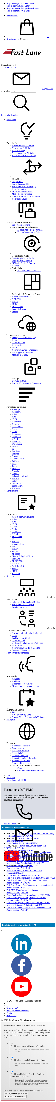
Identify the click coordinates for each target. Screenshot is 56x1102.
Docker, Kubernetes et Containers (26, 383)
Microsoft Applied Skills (22, 556)
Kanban (15, 266)
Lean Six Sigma (19, 309)
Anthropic (16, 409)
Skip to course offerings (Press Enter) (22, 8)
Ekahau (15, 446)
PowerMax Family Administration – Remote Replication (26, 856)
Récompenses (18, 748)
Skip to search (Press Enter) (18, 6)
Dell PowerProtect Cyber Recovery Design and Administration (27, 881)
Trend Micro (17, 486)
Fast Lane (16, 451)
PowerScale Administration (22, 843)
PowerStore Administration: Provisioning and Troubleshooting (30, 834)
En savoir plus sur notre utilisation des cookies (23, 1091)
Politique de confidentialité (18, 1010)
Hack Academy (18, 150)
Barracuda (16, 422)
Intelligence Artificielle (21, 638)
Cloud (14, 340)
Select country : (13, 39)
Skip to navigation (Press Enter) (20, 3)
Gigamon (16, 456)
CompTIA (16, 436)
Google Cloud (18, 459)
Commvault (17, 434)
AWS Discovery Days (21, 715)
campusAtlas (17, 181)
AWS (14, 419)
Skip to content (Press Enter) (19, 11)
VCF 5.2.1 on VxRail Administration (29, 853)
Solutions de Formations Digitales (26, 602)
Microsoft (16, 468)
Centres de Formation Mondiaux (31, 770)
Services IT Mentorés (21, 650)
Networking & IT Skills (22, 148)
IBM (14, 546)
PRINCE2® (17, 306)
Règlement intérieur (20, 750)
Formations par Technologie (24, 186)
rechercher (5, 91)
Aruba (14, 417)
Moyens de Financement (22, 191)
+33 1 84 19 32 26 (9, 67)
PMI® (14, 304)
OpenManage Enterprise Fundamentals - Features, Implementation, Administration (28, 861)
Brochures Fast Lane (21, 760)
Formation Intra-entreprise (23, 604)
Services (10, 576)
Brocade (15, 424)
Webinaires (16, 712)
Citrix (14, 431)
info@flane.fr (47, 88)
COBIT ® (16, 299)
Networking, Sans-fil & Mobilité (26, 648)
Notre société (12, 1008)
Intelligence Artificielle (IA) (24, 337)
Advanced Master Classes (23, 145)
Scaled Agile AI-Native (22, 261)
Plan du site (11, 1015)
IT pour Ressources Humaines (30, 230)
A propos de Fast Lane (21, 746)
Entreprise (11, 719)
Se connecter (12, 15)
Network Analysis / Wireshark (25, 350)
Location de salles (19, 607)
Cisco (14, 429)
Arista (14, 414)
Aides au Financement (21, 763)
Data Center (17, 345)
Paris (19, 768)
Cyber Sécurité (18, 342)
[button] (24, 39)
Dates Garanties (19, 189)
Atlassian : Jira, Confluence (29, 270)
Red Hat (15, 478)
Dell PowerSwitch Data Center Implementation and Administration (29, 908)
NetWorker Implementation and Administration (31, 878)
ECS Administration (23, 875)
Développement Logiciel (22, 352)
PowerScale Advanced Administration (28, 895)
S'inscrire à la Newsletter (22, 684)
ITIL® (15, 301)
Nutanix (15, 471)
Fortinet (15, 454)
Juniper (15, 466)
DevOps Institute (19, 381)
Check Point (17, 426)
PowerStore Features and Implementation (23, 839)
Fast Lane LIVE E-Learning (24, 155)
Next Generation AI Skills (23, 153)
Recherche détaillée (9, 115)
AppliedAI (16, 412)
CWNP (15, 439)
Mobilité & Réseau (20, 355)
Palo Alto (16, 559)
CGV (9, 1006)
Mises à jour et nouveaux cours (25, 686)
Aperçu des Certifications (23, 517)
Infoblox (15, 461)
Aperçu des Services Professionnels (27, 633)
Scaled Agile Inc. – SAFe (23, 258)
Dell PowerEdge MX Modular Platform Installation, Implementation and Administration (29, 903)
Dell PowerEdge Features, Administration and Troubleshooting (26, 898)
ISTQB (15, 311)
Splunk (15, 481)
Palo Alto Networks (20, 476)
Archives (16, 681)
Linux (14, 347)
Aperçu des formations (21, 297)
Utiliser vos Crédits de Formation (26, 196)
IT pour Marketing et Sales (28, 232)
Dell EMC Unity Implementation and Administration (22, 891)
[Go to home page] (21, 62)
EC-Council (17, 444)
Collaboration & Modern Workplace (27, 643)
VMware (16, 488)
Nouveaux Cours (19, 199)
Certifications (12, 491)
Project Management (21, 225)
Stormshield (17, 483)
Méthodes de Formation (22, 194)
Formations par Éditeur (22, 184)
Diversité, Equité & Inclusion (24, 758)
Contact (10, 1013)
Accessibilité (17, 753)
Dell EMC (16, 441)
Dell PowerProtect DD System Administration (20, 866)
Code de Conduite (20, 755)
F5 (13, 449)
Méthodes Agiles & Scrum (23, 263)
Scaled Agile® (18, 566)
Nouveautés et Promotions (18, 653)
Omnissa (15, 473)
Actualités (16, 679)
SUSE (14, 571)
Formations (11, 119)
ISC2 (14, 463)
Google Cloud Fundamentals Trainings (28, 717)
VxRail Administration (20, 851)
